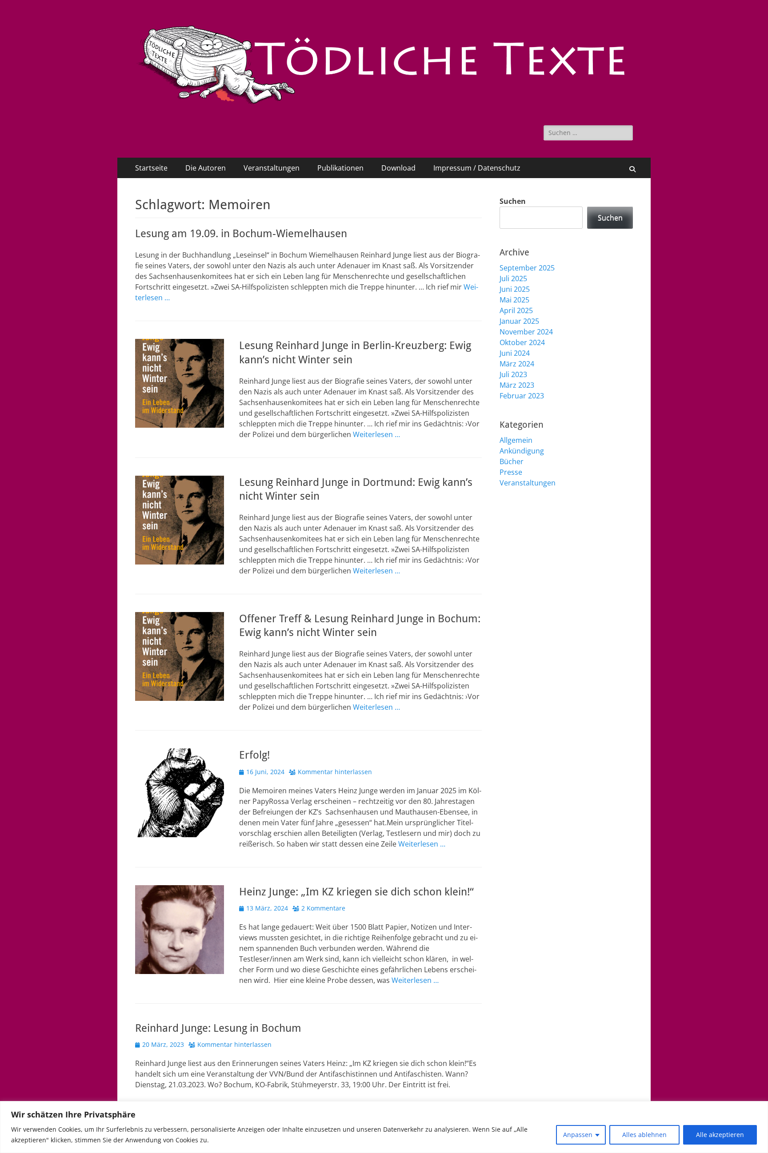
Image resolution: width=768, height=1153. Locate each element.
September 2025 (527, 268)
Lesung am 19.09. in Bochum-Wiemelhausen (241, 233)
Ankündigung (522, 451)
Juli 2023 (513, 374)
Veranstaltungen (272, 168)
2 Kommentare (323, 908)
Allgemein (516, 440)
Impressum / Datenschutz (476, 168)
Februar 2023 (522, 396)
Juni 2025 (515, 289)
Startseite (151, 168)
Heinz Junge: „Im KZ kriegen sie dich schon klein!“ (356, 892)
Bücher (512, 461)
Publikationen (340, 168)
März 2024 (517, 364)
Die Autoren (205, 168)
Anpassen (577, 1134)
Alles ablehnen (644, 1134)
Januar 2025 (519, 321)
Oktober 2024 (522, 342)
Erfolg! (254, 755)
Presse (511, 472)
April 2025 (516, 310)
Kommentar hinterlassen (335, 771)
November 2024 (526, 332)
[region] (384, 1127)
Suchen (513, 201)
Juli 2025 (513, 278)
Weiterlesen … (376, 434)
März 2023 (517, 385)
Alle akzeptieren (720, 1134)
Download (398, 168)
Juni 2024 (515, 353)
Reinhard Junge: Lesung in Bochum (218, 1028)
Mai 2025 (514, 300)
